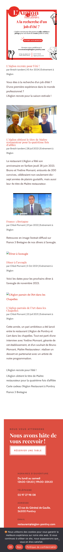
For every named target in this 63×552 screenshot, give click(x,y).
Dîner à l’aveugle (16, 262)
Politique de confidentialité (41, 547)
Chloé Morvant (17, 225)
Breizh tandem (17, 69)
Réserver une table (28, 450)
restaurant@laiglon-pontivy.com (36, 524)
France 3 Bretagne (17, 221)
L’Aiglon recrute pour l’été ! (23, 66)
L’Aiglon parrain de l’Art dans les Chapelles (26, 309)
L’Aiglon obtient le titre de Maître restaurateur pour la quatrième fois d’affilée (27, 142)
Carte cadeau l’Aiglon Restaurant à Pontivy (30, 386)
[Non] (58, 539)
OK (10, 547)
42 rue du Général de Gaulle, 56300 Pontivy (34, 509)
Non (19, 547)
